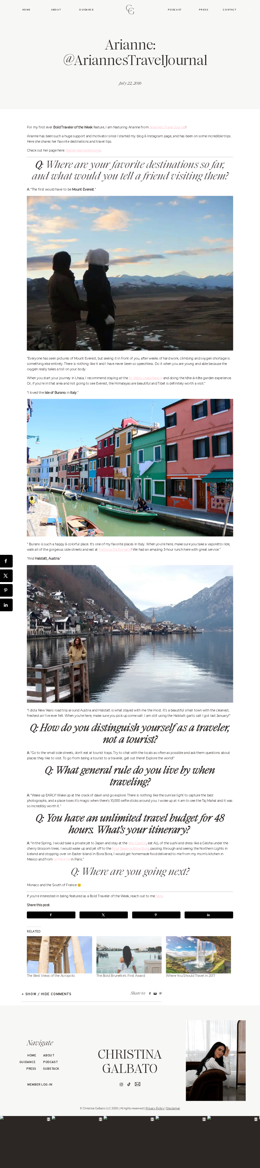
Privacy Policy (155, 1108)
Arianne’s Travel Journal (167, 127)
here (159, 896)
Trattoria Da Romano (115, 550)
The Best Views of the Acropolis (51, 975)
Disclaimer (173, 1108)
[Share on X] (104, 915)
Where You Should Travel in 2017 (190, 975)
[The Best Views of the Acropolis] (59, 954)
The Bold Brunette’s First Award (120, 975)
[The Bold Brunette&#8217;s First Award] (129, 954)
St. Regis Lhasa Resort (145, 378)
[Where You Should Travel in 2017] (198, 954)
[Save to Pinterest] (156, 915)
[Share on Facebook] (51, 915)
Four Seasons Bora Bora (130, 848)
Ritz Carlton (137, 843)
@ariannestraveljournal (83, 150)
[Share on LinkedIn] (209, 915)
